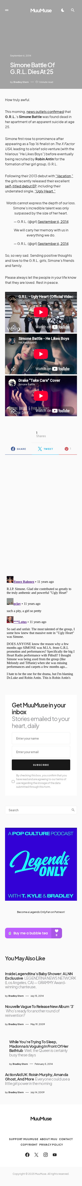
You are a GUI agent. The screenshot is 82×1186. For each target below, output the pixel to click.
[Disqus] (41, 513)
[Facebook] (27, 1155)
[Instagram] (46, 1155)
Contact (66, 1139)
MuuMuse (41, 10)
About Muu (48, 1139)
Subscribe (41, 764)
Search (73, 810)
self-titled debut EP (20, 186)
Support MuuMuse (23, 1139)
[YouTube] (55, 1155)
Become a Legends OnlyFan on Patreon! (41, 912)
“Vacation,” (64, 176)
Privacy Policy (51, 1144)
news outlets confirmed (45, 111)
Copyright (29, 1144)
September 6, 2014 (53, 221)
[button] (7, 10)
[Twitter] (36, 1155)
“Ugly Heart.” (45, 191)
